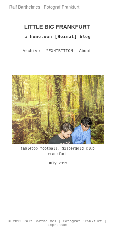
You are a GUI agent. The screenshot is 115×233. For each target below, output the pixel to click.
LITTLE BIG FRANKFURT (57, 27)
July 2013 (57, 163)
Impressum (57, 225)
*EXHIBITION (59, 51)
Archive (31, 51)
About (85, 51)
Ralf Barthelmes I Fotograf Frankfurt (44, 7)
